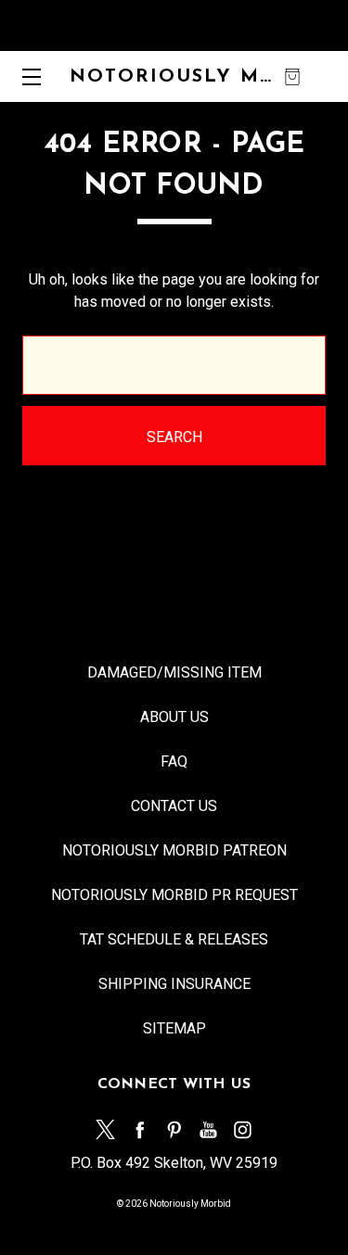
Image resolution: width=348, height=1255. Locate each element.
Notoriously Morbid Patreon (174, 850)
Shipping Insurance (174, 984)
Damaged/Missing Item (174, 672)
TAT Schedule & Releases (174, 939)
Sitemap (174, 1028)
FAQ (174, 761)
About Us (174, 717)
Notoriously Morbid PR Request (174, 895)
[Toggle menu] (25, 76)
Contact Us (174, 806)
